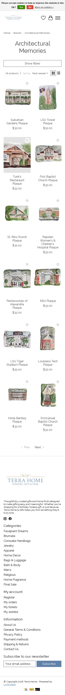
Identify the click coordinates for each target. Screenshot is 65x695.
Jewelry (9, 545)
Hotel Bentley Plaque (17, 419)
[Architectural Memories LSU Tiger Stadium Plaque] (17, 339)
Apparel (9, 550)
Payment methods (16, 639)
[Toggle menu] (57, 18)
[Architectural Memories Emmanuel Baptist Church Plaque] (47, 396)
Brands (17, 32)
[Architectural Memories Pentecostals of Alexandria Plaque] (17, 279)
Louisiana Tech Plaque (48, 363)
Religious (10, 574)
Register (9, 597)
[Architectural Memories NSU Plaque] (47, 279)
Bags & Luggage (15, 560)
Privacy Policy (13, 634)
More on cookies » (44, 7)
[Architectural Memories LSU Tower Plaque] (47, 98)
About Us (10, 625)
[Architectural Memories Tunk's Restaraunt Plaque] (17, 155)
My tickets (10, 607)
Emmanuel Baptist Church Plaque (48, 421)
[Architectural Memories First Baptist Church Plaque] (47, 155)
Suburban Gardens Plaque (17, 121)
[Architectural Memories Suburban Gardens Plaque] (17, 98)
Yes (21, 7)
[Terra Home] (13, 18)
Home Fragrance (15, 579)
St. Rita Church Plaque (17, 238)
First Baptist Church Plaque (47, 178)
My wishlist (11, 612)
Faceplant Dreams (16, 531)
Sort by (27, 73)
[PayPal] (31, 689)
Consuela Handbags (17, 541)
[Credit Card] (26, 689)
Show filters (32, 63)
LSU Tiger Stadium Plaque (17, 363)
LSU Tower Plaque (47, 121)
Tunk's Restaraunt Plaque (17, 180)
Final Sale (10, 584)
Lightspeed (10, 684)
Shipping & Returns (16, 644)
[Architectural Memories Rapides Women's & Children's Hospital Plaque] (47, 215)
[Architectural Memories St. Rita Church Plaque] (17, 215)
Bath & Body (12, 565)
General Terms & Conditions (22, 629)
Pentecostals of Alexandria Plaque (17, 304)
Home (7, 32)
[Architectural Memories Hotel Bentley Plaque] (17, 396)
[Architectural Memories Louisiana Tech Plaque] (47, 339)
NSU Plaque (48, 301)
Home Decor (12, 555)
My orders (10, 602)
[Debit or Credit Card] (37, 689)
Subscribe (49, 664)
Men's (7, 570)
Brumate (9, 536)
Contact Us (11, 649)
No (30, 7)
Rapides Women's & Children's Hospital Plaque (47, 242)
